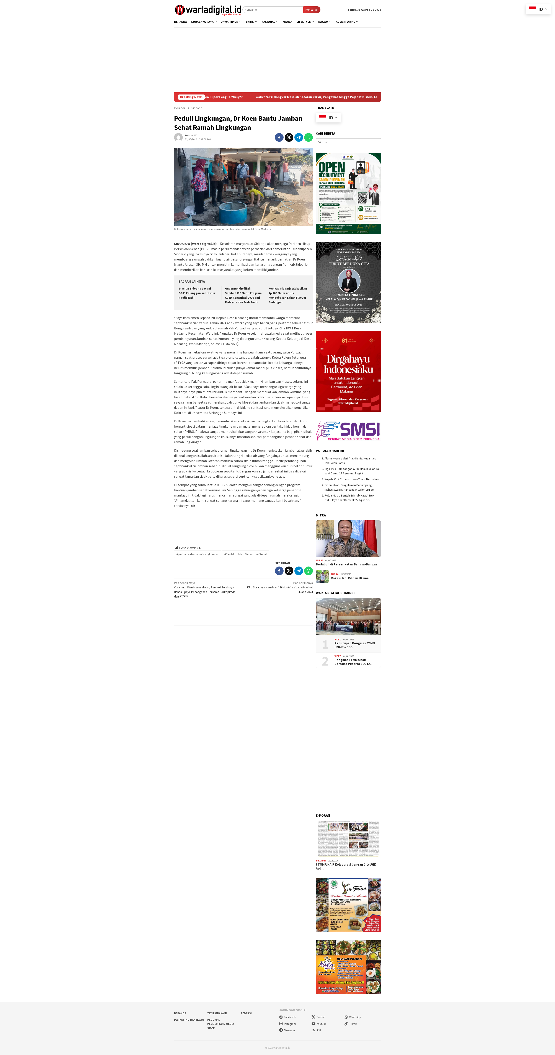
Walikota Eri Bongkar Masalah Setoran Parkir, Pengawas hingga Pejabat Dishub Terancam (278, 97)
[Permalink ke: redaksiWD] (178, 137)
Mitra (319, 560)
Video (338, 639)
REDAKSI (246, 1013)
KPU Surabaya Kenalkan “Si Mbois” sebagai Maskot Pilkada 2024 (280, 587)
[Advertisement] (304, 59)
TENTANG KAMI (217, 1013)
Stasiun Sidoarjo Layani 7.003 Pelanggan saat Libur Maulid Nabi (196, 293)
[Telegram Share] (298, 137)
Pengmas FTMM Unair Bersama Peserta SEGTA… (354, 662)
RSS (319, 1030)
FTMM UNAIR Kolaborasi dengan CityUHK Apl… (346, 866)
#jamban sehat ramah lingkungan (197, 554)
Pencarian (311, 9)
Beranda (180, 1013)
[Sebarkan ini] (279, 137)
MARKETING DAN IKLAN (189, 1020)
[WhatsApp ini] (308, 137)
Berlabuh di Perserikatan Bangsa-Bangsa (346, 564)
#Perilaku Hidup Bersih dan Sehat (245, 554)
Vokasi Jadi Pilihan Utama (350, 578)
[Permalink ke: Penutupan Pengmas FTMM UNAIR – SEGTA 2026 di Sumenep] (348, 616)
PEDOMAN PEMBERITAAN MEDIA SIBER (220, 1024)
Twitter (321, 1017)
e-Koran (321, 860)
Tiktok (353, 1024)
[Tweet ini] (289, 137)
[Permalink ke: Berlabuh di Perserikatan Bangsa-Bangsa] (348, 538)
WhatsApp (355, 1017)
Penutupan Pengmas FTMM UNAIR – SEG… (355, 645)
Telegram (289, 1030)
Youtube (321, 1024)
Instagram (290, 1024)
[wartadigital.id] (208, 9)
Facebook (290, 1017)
